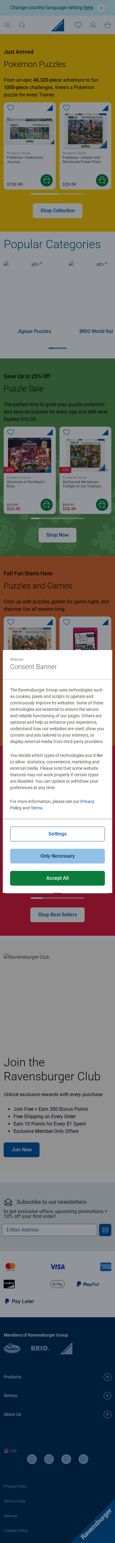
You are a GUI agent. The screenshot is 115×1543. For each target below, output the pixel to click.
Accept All (57, 878)
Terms (36, 807)
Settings (57, 834)
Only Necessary (57, 856)
